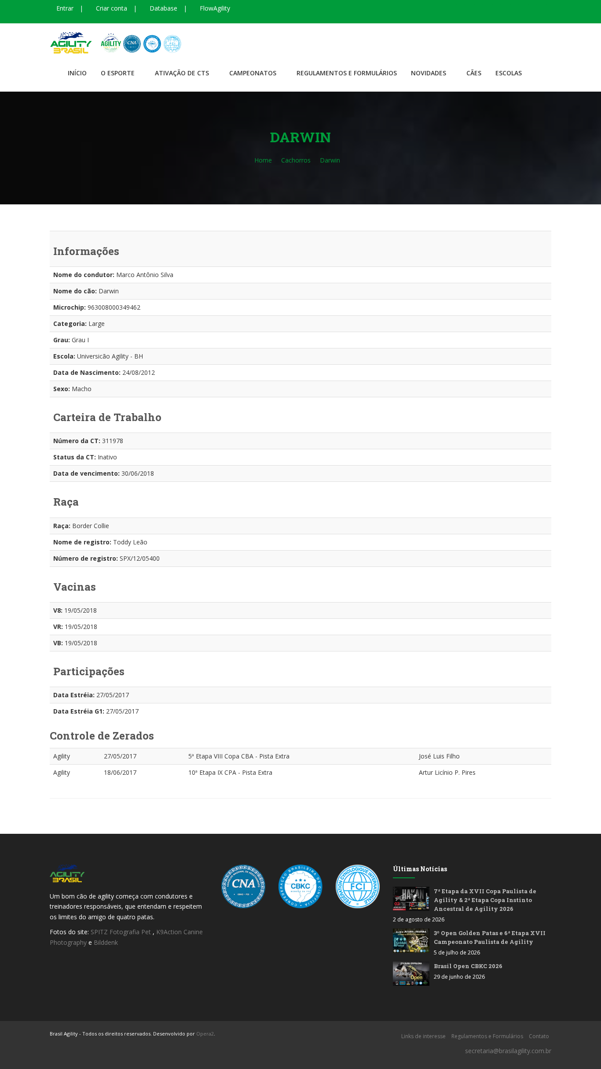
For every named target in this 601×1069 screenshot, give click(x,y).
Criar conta (110, 8)
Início (77, 73)
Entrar (64, 8)
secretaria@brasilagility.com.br (508, 1051)
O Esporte (118, 73)
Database (162, 8)
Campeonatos (252, 73)
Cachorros (296, 160)
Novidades (428, 73)
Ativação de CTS (182, 73)
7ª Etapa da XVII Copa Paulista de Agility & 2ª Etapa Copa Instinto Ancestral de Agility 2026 (485, 900)
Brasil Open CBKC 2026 (468, 966)
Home (263, 160)
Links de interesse (423, 1036)
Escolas (508, 73)
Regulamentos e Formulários (347, 73)
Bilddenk (106, 942)
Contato (539, 1036)
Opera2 (205, 1033)
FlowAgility (214, 8)
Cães (473, 73)
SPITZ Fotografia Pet (122, 932)
